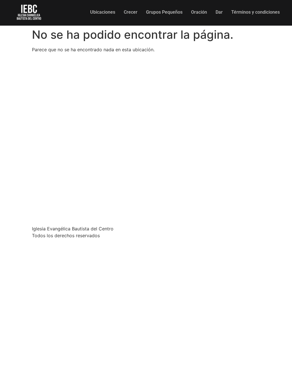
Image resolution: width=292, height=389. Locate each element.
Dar (219, 12)
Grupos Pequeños (164, 12)
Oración (199, 12)
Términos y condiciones (255, 12)
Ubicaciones (102, 12)
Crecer (130, 12)
